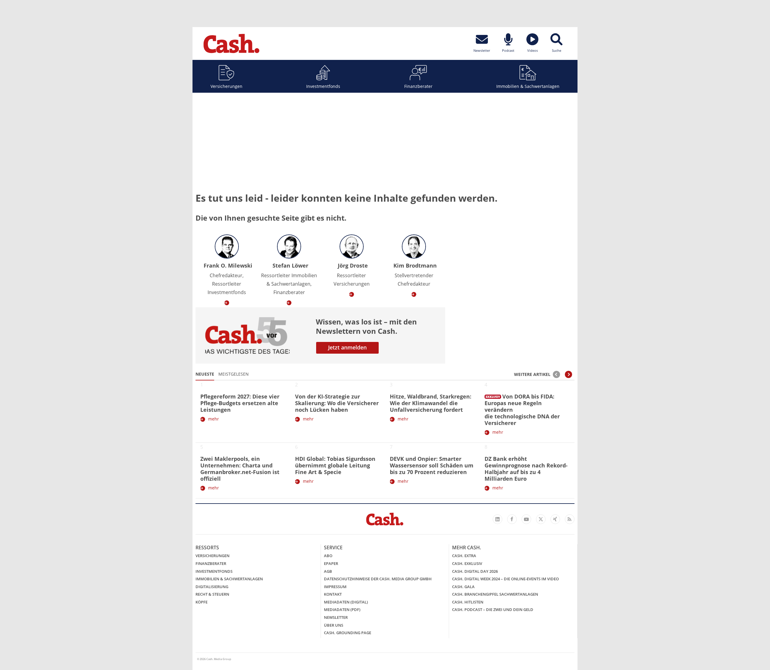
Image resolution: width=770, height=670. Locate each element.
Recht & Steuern (212, 594)
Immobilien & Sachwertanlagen (527, 86)
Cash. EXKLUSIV (467, 563)
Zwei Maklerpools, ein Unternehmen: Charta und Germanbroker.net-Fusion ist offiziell (239, 468)
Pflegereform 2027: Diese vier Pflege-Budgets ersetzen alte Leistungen (239, 403)
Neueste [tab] (205, 374)
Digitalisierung (212, 586)
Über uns (333, 625)
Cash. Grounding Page (347, 632)
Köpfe (202, 602)
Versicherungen (226, 86)
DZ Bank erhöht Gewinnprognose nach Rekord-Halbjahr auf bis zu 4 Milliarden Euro (526, 468)
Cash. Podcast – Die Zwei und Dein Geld (492, 609)
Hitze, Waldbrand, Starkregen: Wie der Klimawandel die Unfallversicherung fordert (430, 403)
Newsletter (336, 617)
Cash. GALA (463, 586)
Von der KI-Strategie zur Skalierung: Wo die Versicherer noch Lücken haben (337, 403)
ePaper (331, 563)
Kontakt (333, 594)
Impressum (335, 586)
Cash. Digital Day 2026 (475, 571)
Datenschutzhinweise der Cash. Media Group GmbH (378, 579)
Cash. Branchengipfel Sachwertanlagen (495, 594)
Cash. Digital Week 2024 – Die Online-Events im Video (505, 579)
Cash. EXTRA (464, 555)
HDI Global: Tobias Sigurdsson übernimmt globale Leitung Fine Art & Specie (335, 465)
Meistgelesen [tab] (233, 374)
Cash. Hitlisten (467, 602)
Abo (328, 555)
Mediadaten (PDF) (342, 609)
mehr (213, 419)
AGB (328, 571)
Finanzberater (418, 86)
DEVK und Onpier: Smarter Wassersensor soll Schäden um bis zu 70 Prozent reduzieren (431, 465)
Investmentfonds (323, 86)
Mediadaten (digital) (346, 602)
